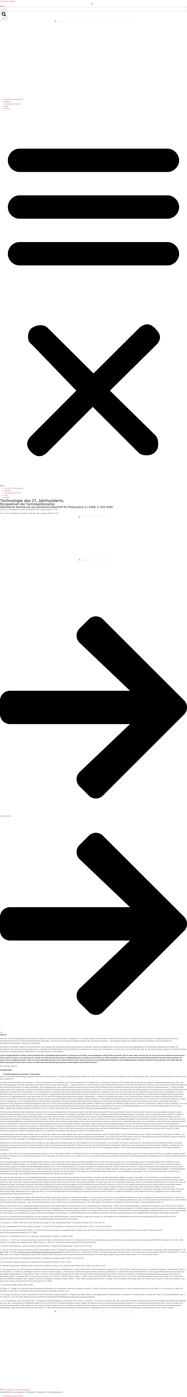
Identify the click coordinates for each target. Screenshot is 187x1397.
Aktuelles (7, 102)
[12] (44, 1191)
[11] (96, 1182)
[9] (139, 1139)
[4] (120, 1108)
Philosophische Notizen (12, 104)
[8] (173, 1128)
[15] (162, 1202)
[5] (7, 1117)
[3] (87, 1101)
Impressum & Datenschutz (13, 1396)
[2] (99, 1099)
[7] (58, 1128)
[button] (93, 298)
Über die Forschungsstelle (13, 99)
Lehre (6, 106)
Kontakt (7, 109)
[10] (155, 1164)
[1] (170, 1087)
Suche (2, 6)
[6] (76, 1126)
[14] (69, 1200)
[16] (79, 1206)
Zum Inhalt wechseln (7, 1)
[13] (31, 1194)
